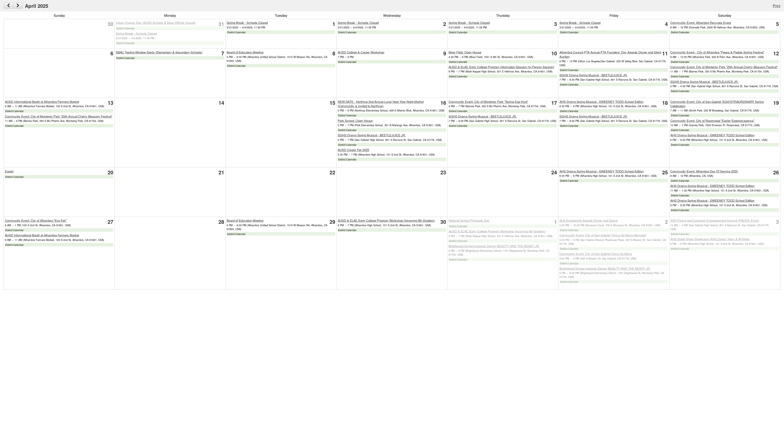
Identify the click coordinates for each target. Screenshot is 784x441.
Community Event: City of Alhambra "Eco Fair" (36, 220)
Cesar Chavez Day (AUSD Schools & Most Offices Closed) (156, 22)
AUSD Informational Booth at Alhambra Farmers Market (42, 101)
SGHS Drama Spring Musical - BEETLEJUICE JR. (593, 75)
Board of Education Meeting (245, 52)
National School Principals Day (469, 220)
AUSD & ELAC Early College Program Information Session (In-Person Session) (501, 67)
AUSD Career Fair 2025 (353, 150)
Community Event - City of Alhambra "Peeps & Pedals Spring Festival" (717, 52)
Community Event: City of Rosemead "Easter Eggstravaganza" (712, 120)
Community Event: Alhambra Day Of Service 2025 (704, 171)
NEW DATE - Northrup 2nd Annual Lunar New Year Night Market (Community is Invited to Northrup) (381, 103)
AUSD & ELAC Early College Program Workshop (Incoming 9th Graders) (386, 220)
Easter (9, 171)
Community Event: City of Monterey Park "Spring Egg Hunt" (488, 101)
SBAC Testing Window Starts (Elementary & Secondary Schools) (159, 52)
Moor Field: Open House (465, 52)
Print (776, 5)
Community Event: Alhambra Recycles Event (700, 22)
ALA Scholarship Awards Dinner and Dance (588, 220)
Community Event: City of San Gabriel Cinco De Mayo (595, 254)
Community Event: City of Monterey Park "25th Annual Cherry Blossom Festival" (724, 67)
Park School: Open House (355, 120)
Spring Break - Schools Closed (136, 33)
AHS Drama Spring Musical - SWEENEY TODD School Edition (601, 101)
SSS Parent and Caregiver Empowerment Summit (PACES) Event (714, 220)
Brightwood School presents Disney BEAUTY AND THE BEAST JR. (494, 246)
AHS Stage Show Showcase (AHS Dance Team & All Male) (710, 239)
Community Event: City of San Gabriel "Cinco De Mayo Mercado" (603, 235)
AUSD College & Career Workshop (361, 52)
